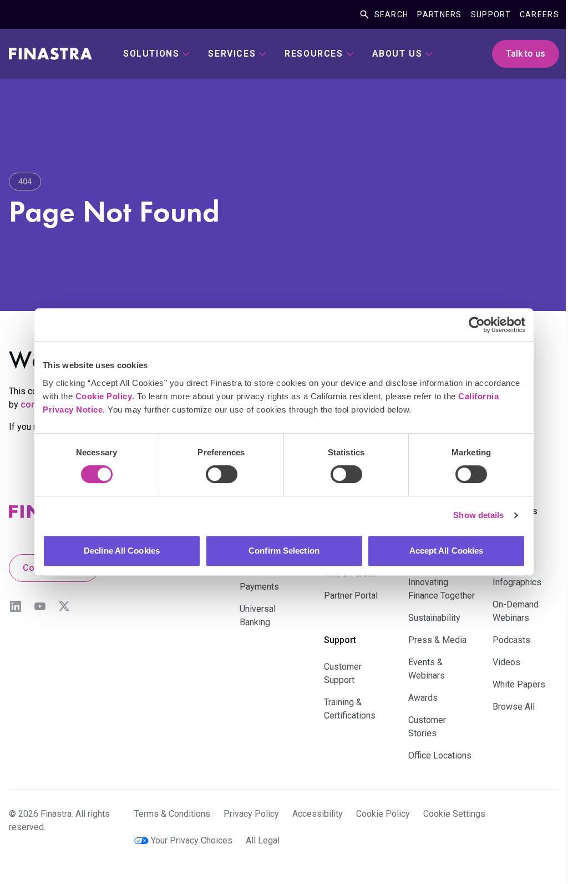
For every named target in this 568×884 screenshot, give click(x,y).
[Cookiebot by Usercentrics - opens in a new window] (476, 325)
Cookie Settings (454, 813)
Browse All (514, 706)
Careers (539, 14)
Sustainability (434, 617)
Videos (506, 662)
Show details (478, 515)
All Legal (263, 840)
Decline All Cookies (122, 550)
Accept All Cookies (446, 550)
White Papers (519, 684)
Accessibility (317, 813)
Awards (423, 697)
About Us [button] (397, 53)
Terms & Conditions (172, 813)
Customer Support (343, 673)
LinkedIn (15, 606)
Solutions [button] (151, 53)
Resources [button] (314, 53)
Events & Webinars (426, 669)
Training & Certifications (350, 709)
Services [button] (232, 53)
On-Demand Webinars (516, 611)
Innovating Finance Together (441, 589)
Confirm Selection (284, 550)
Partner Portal (351, 595)
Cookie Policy (104, 396)
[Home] (50, 54)
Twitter (64, 606)
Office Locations (439, 755)
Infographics (517, 582)
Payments (259, 586)
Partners (439, 14)
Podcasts (511, 640)
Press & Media (437, 640)
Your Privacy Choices (191, 840)
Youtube (40, 606)
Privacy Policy (251, 813)
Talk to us (525, 53)
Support (491, 14)
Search (391, 14)
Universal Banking (258, 615)
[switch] (221, 474)
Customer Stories (427, 727)
